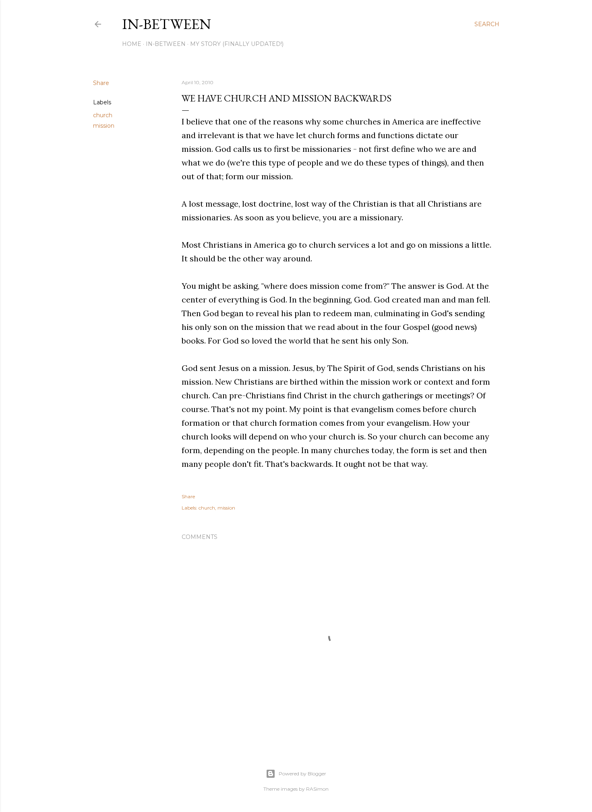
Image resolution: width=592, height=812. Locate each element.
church (102, 115)
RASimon (317, 789)
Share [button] (101, 83)
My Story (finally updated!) (237, 44)
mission (103, 125)
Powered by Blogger (302, 774)
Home (131, 44)
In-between (166, 23)
